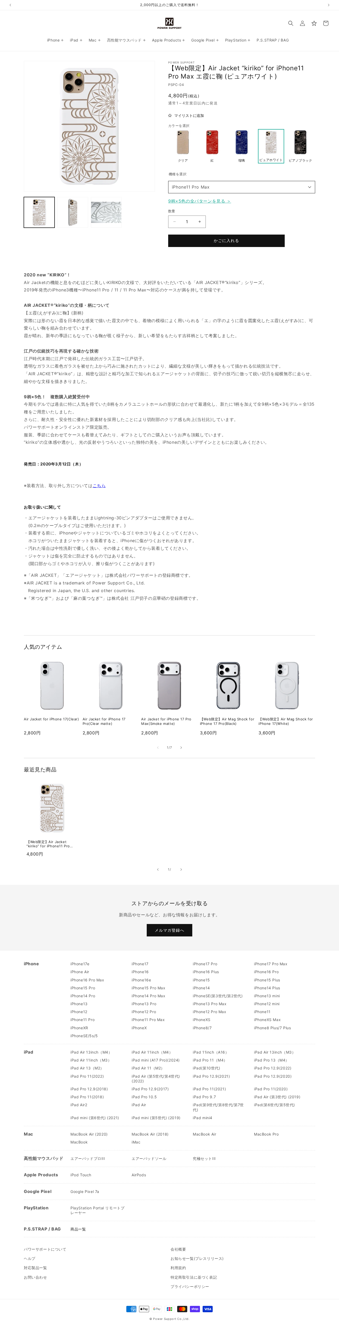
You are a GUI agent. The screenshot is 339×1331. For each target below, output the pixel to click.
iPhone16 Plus (206, 971)
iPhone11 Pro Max (191, 187)
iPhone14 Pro (82, 996)
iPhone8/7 (202, 1028)
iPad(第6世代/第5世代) (274, 1105)
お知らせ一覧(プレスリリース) (197, 1258)
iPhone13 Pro (144, 1003)
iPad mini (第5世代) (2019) (156, 1117)
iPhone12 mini (267, 1003)
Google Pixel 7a (84, 1191)
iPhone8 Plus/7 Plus (272, 1028)
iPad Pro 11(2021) (209, 1089)
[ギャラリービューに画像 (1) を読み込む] (39, 212)
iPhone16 (140, 971)
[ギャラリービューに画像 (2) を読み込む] (72, 212)
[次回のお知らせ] (328, 5)
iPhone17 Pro (205, 964)
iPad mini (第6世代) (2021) (94, 1117)
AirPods (139, 1175)
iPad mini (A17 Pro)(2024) (156, 1060)
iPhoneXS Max (267, 1019)
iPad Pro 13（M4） (271, 1060)
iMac (136, 1142)
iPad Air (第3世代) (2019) (277, 1097)
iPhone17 (140, 964)
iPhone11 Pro (82, 1019)
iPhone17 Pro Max (271, 964)
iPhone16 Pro (266, 971)
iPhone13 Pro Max (210, 1003)
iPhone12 (78, 1011)
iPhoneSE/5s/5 (84, 1035)
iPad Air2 (78, 1105)
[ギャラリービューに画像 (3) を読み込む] (106, 212)
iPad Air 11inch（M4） (152, 1052)
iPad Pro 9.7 (204, 1097)
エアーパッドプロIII (87, 1158)
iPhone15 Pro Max (149, 988)
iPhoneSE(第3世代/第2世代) (218, 996)
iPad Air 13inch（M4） (91, 1052)
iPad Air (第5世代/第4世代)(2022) (156, 1078)
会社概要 (178, 1249)
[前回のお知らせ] (10, 5)
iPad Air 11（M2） (148, 1068)
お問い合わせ (35, 1277)
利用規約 (178, 1267)
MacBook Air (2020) (89, 1134)
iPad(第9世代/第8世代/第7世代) (218, 1107)
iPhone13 (79, 1003)
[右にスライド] (181, 747)
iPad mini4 (202, 1117)
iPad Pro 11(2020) (271, 1089)
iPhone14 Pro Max (149, 996)
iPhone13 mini (267, 996)
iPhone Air (79, 971)
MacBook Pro (266, 1134)
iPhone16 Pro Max (87, 980)
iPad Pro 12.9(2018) (89, 1089)
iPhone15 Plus (267, 980)
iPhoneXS (202, 1019)
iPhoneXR (79, 1028)
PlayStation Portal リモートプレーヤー (97, 1210)
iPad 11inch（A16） (211, 1052)
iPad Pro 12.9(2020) (273, 1076)
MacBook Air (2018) (150, 1134)
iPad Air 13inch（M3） (275, 1052)
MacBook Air (204, 1134)
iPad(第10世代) (206, 1068)
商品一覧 (78, 1229)
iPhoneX (139, 1028)
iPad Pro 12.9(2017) (150, 1089)
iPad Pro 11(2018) (87, 1097)
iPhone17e (79, 964)
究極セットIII (204, 1158)
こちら (99, 485)
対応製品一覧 (35, 1267)
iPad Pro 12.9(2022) (272, 1068)
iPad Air (139, 1105)
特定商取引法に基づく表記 (194, 1277)
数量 (171, 211)
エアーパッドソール (149, 1158)
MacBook (79, 1142)
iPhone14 (201, 988)
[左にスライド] (158, 747)
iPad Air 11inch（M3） (90, 1060)
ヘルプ (29, 1258)
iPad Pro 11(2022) (87, 1076)
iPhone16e (141, 980)
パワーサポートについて (45, 1249)
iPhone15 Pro (82, 988)
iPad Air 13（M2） (87, 1068)
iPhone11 (262, 1011)
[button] (291, 23)
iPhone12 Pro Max (209, 1011)
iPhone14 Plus (267, 988)
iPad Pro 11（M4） (210, 1060)
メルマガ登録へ (169, 930)
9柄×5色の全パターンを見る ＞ (199, 201)
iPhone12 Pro (144, 1011)
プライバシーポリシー (190, 1286)
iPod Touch (80, 1175)
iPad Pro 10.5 (144, 1097)
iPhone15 (201, 980)
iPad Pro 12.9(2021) (211, 1076)
